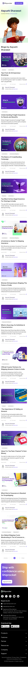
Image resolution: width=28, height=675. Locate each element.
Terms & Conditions (6, 657)
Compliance (23, 657)
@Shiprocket (13, 13)
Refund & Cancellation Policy (14, 659)
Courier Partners (5, 364)
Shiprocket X (16, 532)
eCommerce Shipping (14, 154)
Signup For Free (7, 581)
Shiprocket (15, 89)
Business (4, 69)
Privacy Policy (15, 657)
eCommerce (11, 69)
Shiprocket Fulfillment (6, 322)
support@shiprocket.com (9, 603)
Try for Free (19, 3)
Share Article (22, 84)
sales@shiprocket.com (9, 606)
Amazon (3, 406)
